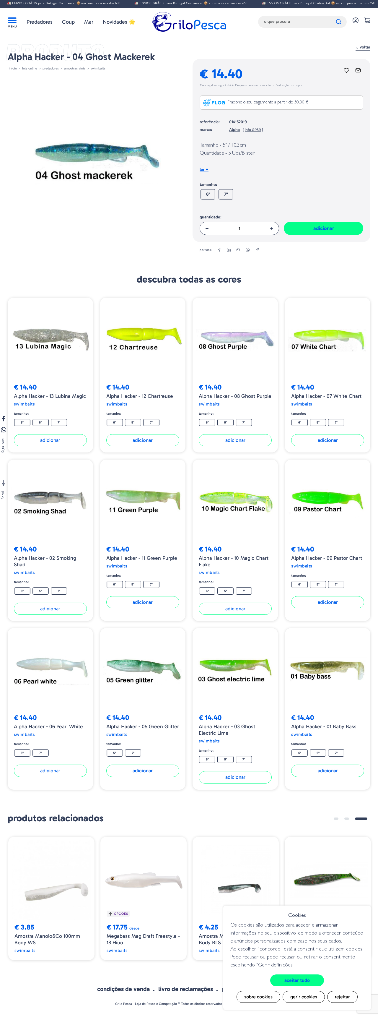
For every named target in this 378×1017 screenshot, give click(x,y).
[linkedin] (229, 250)
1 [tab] (336, 819)
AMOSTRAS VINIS (74, 68)
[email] (238, 250)
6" (208, 194)
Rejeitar (342, 997)
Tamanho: (208, 184)
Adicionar (323, 228)
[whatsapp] (248, 250)
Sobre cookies (258, 997)
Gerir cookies (303, 997)
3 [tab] (361, 819)
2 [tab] (346, 819)
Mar (88, 22)
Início (13, 68)
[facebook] (219, 250)
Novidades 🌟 (119, 22)
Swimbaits (98, 68)
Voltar (364, 47)
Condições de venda (123, 988)
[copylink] (257, 250)
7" (226, 194)
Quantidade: (210, 217)
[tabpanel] (51, 898)
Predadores (40, 22)
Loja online (29, 68)
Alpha (234, 129)
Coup (68, 22)
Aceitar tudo (297, 980)
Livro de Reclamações (185, 988)
